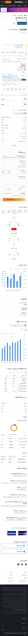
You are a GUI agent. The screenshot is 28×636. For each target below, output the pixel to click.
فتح (13, 391)
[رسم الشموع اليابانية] (25, 59)
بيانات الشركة (20, 55)
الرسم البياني (21, 52)
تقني (7, 52)
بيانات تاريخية (10, 55)
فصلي (22, 328)
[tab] (19, 212)
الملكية (25, 417)
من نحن (11, 572)
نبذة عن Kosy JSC (21, 397)
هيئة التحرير (10, 580)
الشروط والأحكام (24, 618)
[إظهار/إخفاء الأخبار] (18, 59)
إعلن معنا (11, 575)
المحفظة (25, 577)
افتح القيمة (4, 95)
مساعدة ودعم (10, 577)
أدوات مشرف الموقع (23, 580)
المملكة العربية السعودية (11, 6)
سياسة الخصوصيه (24, 623)
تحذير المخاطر (24, 627)
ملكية (15, 55)
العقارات (2, 406)
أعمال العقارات (4, 403)
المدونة (25, 572)
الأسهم (25, 6)
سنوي (26, 328)
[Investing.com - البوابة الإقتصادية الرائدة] (19, 2)
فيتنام (2, 412)
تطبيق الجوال (24, 575)
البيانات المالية (13, 52)
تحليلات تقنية (23, 207)
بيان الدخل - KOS (22, 322)
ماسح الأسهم (19, 6)
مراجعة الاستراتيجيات (19, 47)
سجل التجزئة (4, 55)
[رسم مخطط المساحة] (23, 59)
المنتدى (3, 52)
